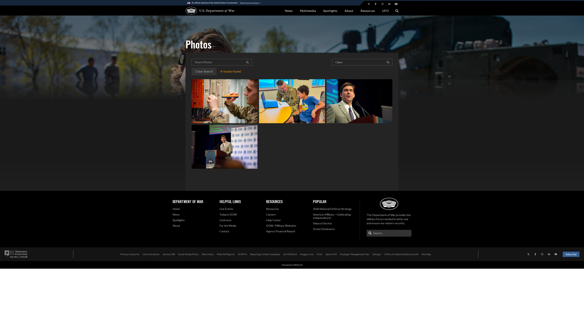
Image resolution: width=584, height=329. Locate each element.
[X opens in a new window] (369, 4)
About (349, 10)
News (289, 10)
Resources (368, 10)
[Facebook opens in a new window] (375, 4)
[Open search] (396, 11)
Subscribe (571, 254)
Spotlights (330, 10)
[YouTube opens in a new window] (396, 4)
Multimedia (308, 10)
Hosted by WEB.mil (292, 264)
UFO (385, 10)
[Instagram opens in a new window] (382, 4)
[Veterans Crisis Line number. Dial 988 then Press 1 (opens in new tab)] (16, 254)
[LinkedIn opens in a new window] (389, 4)
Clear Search (204, 71)
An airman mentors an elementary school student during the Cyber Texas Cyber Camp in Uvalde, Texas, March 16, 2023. (292, 101)
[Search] (247, 62)
